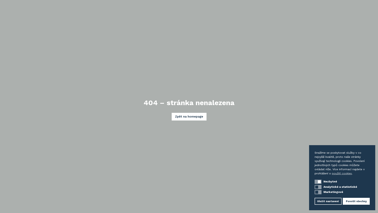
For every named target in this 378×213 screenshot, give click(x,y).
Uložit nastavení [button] (328, 201)
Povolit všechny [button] (356, 201)
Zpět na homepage (189, 116)
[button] (318, 182)
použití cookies (342, 173)
